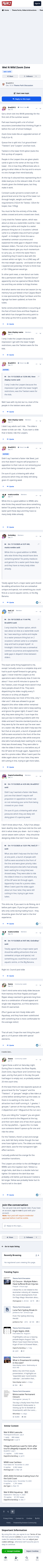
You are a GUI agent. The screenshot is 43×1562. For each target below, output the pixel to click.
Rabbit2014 (8, 1495)
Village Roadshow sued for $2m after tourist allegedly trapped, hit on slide (20, 1447)
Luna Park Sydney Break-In (25, 1310)
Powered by (24, 1523)
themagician (17, 1301)
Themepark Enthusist (11, 1435)
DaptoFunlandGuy (15, 775)
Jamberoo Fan (18, 1312)
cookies (18, 1537)
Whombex (16, 1414)
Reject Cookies (32, 1551)
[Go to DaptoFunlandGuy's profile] (4, 776)
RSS (38, 1518)
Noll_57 (11, 611)
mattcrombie (13, 494)
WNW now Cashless (13, 1462)
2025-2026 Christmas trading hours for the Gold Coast (21, 1477)
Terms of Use (35, 1534)
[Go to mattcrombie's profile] (4, 495)
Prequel (15, 1286)
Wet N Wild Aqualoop (13, 1492)
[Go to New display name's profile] (4, 333)
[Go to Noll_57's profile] (4, 612)
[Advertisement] (21, 36)
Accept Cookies (13, 1551)
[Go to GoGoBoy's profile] (4, 536)
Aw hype (7, 1486)
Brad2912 (10, 83)
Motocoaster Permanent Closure (24, 1395)
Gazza (10, 984)
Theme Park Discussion (23, 85)
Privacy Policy (8, 1518)
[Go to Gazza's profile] (4, 985)
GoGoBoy (12, 535)
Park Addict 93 (18, 1333)
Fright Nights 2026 (21, 1331)
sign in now (17, 1210)
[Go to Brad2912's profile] (3, 84)
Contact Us (20, 1518)
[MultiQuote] (3, 324)
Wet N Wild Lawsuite (13, 1432)
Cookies (29, 1518)
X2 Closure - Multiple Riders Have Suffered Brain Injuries (25, 1282)
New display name (15, 332)
